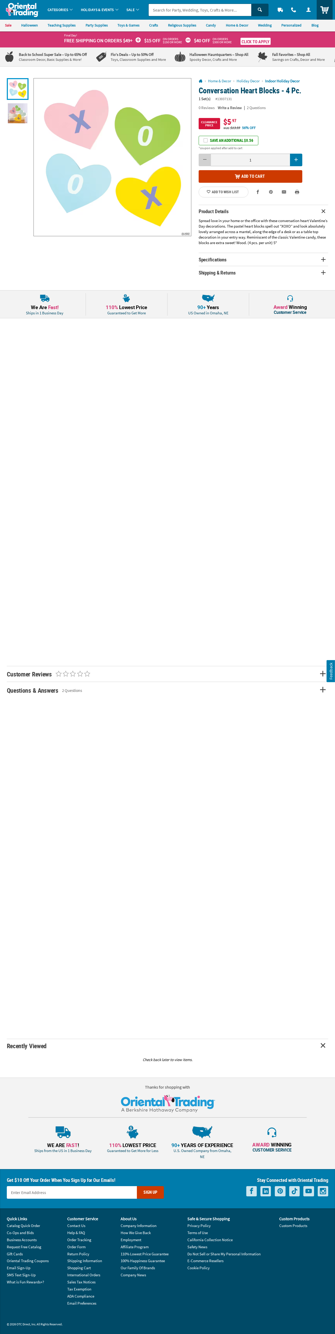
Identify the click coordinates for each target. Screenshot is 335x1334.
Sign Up (150, 1192)
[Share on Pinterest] (271, 192)
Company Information (139, 1225)
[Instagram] (323, 1191)
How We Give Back (136, 1232)
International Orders (83, 1274)
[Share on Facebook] (258, 192)
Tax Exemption (79, 1289)
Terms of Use (197, 1232)
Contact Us (76, 1225)
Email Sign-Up (18, 1267)
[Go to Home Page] (201, 81)
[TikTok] (294, 1191)
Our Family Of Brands (138, 1267)
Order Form (76, 1246)
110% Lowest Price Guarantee (145, 1253)
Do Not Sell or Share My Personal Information (224, 1253)
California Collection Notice (210, 1239)
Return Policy (78, 1253)
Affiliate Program (135, 1246)
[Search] (260, 10)
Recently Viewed (27, 1045)
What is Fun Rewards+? (25, 1281)
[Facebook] (251, 1191)
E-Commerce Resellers (205, 1260)
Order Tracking (79, 1239)
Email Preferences (81, 1303)
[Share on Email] (284, 192)
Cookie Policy (198, 1267)
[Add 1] (296, 160)
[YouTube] (308, 1191)
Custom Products (293, 1225)
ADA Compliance (80, 1296)
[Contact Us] (293, 10)
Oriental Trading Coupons (28, 1260)
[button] (112, 157)
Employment (131, 1239)
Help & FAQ (76, 1232)
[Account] (308, 10)
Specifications (213, 259)
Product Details (214, 211)
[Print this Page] (297, 192)
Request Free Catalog (24, 1246)
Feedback (330, 671)
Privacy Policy (199, 1225)
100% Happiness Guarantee (143, 1260)
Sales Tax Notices (81, 1281)
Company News (133, 1274)
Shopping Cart (79, 1267)
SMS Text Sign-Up (21, 1274)
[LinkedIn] (265, 1191)
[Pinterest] (280, 1191)
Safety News (197, 1246)
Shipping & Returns (217, 272)
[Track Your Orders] (280, 10)
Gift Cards (15, 1253)
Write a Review (230, 107)
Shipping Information (84, 1260)
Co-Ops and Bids (20, 1232)
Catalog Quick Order (23, 1225)
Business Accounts (22, 1239)
